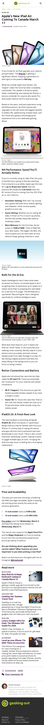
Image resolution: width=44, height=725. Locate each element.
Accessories (10, 670)
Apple (20, 670)
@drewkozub (17, 560)
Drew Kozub (8, 26)
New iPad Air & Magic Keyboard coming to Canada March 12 (12, 576)
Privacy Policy (20, 720)
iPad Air (22, 73)
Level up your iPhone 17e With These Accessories (13, 641)
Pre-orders (6, 521)
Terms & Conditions (22, 722)
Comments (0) (14, 674)
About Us (5, 720)
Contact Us (6, 722)
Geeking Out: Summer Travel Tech (12, 597)
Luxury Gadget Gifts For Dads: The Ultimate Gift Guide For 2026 (13, 623)
